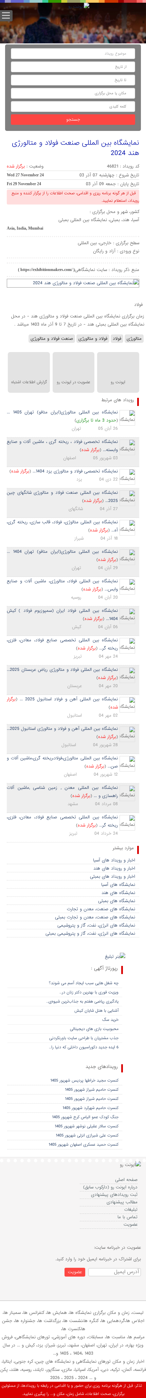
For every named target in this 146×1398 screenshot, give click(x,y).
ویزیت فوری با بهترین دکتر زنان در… (88, 992)
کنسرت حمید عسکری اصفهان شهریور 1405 (83, 1145)
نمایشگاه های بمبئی (116, 901)
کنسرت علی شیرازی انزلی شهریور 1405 (87, 1135)
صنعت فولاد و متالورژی (52, 338)
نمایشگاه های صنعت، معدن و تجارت (101, 909)
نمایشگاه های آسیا (118, 884)
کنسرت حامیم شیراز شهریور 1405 (91, 1090)
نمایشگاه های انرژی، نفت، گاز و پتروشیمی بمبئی (90, 933)
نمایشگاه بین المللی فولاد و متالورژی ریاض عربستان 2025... (62, 669)
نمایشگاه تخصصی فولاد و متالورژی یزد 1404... (75, 471)
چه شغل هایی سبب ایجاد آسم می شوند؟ (83, 983)
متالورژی (134, 338)
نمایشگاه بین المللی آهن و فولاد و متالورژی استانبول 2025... (62, 728)
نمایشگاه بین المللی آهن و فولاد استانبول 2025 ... (69, 699)
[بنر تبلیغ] (115, 957)
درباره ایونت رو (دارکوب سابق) (110, 1187)
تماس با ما (127, 1217)
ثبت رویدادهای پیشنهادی (114, 1194)
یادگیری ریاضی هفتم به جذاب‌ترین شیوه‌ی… (82, 1001)
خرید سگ (110, 1020)
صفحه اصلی (126, 1180)
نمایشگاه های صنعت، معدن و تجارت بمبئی (95, 917)
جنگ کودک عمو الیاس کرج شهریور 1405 (85, 1117)
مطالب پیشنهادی (122, 1202)
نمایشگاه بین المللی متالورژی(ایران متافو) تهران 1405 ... (62, 412)
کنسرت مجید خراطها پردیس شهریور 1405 (84, 1080)
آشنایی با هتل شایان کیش (96, 1011)
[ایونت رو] (78, 7)
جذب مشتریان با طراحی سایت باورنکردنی (83, 1038)
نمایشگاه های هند (118, 893)
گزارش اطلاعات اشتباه (29, 382)
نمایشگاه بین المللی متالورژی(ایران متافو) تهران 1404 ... (62, 551)
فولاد (117, 338)
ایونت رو (118, 382)
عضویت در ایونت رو (73, 382)
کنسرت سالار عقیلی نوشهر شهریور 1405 (86, 1126)
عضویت (131, 1224)
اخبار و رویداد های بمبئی (112, 876)
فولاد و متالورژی (92, 338)
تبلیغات (131, 1209)
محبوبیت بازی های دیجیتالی (94, 1029)
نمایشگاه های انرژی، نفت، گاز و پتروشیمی (96, 925)
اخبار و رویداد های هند (114, 868)
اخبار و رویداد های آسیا (114, 860)
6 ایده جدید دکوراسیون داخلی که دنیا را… (83, 1047)
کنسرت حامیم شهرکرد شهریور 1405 (90, 1108)
